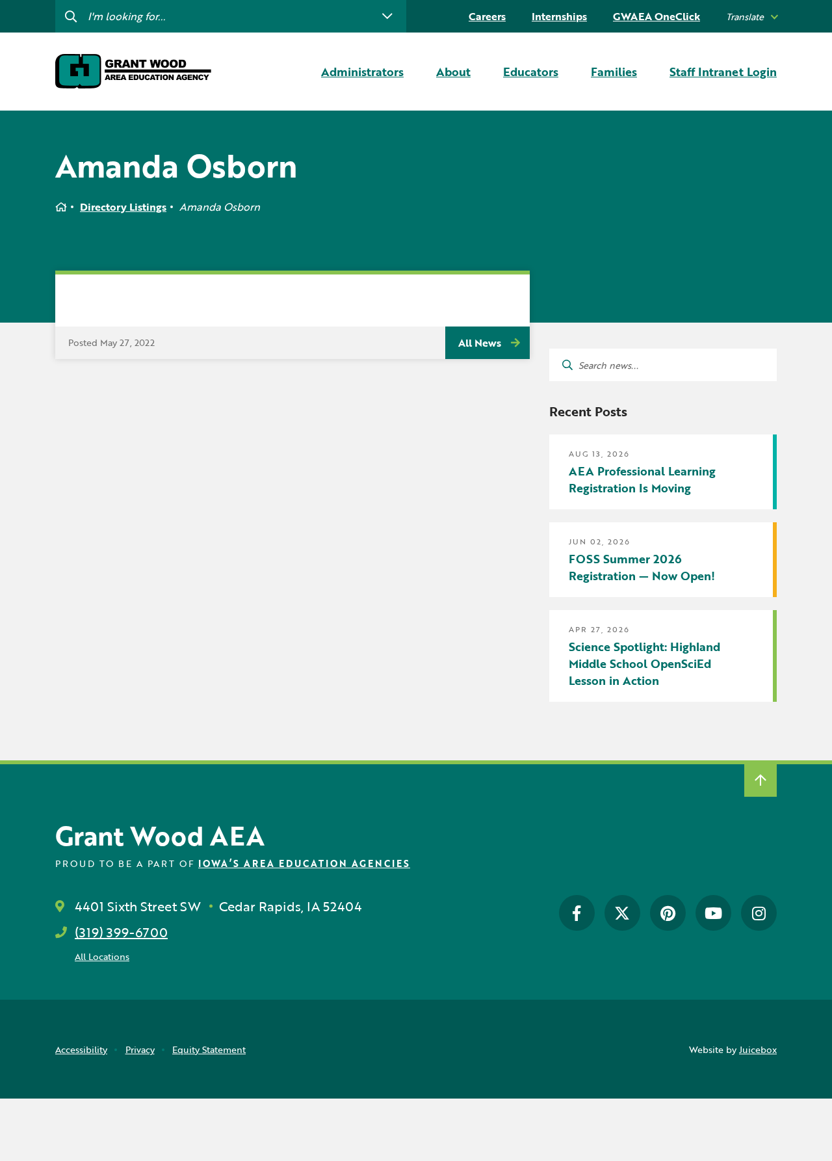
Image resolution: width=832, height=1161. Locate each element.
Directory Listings (123, 207)
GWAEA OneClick (656, 16)
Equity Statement (209, 1049)
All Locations (102, 956)
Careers (487, 16)
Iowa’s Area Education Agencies (304, 863)
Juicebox (758, 1049)
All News (479, 343)
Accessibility (81, 1049)
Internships (559, 16)
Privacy (140, 1049)
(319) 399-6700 (121, 932)
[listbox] (751, 16)
